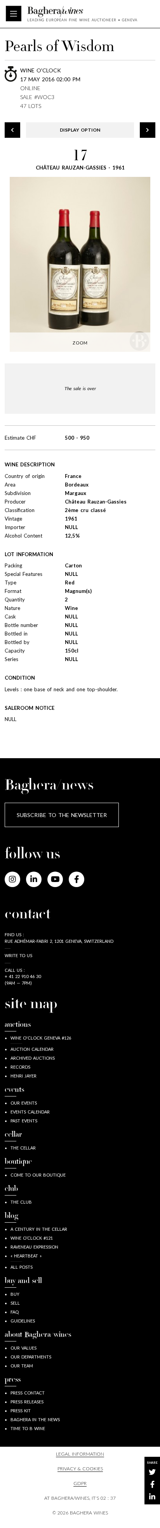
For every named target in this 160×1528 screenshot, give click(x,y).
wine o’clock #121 (31, 1237)
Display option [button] (80, 130)
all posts (21, 1266)
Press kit (20, 1410)
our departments (30, 1356)
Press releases (26, 1401)
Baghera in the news (35, 1419)
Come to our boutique (38, 1174)
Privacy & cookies (80, 1468)
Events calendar (30, 1111)
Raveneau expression (34, 1246)
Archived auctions (32, 1057)
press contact (27, 1392)
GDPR (80, 1483)
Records (20, 1066)
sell (15, 1302)
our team (21, 1365)
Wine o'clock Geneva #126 (40, 1037)
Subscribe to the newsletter (62, 815)
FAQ (14, 1311)
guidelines (22, 1320)
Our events (23, 1102)
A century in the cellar (38, 1229)
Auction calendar (32, 1049)
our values (23, 1347)
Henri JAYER (23, 1075)
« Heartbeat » (26, 1255)
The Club (21, 1201)
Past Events (23, 1120)
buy (14, 1294)
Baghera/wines (82, 11)
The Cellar (23, 1147)
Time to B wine (27, 1428)
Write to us (18, 955)
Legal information (80, 1454)
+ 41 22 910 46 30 (23, 976)
